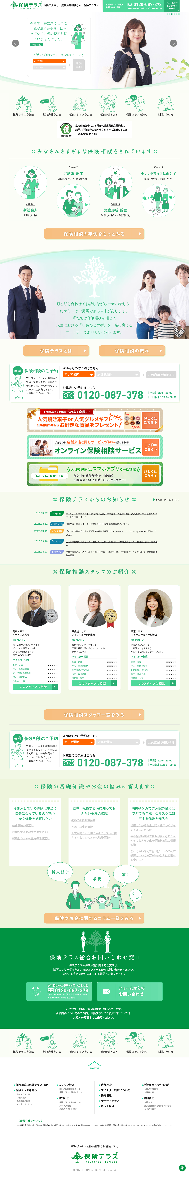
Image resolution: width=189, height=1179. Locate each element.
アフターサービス (24, 1104)
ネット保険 (107, 1106)
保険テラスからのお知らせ (70, 1102)
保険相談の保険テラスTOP (32, 1084)
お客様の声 (149, 1092)
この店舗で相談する (161, 374)
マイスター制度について (115, 1090)
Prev (15, 43)
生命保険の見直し (23, 825)
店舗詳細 (79, 65)
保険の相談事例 (151, 1089)
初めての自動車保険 (83, 820)
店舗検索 (106, 1084)
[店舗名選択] (49, 67)
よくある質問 (97, 973)
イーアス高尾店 (21, 634)
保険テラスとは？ (24, 1094)
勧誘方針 (58, 1125)
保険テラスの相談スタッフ (70, 1092)
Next (173, 43)
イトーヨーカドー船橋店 (144, 634)
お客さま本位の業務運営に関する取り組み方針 (111, 1125)
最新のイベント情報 (68, 1109)
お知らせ (63, 1098)
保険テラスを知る (26, 1090)
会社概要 (20, 1125)
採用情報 (106, 1095)
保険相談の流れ (23, 1101)
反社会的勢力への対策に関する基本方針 (77, 1125)
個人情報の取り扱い (46, 1125)
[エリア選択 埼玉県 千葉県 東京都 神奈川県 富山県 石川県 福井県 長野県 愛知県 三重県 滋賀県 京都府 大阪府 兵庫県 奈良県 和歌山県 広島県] (49, 61)
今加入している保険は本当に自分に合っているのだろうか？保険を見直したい (35, 813)
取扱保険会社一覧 (31, 1125)
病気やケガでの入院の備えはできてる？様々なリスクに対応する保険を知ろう (153, 813)
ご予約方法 (21, 1097)
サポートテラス (110, 1100)
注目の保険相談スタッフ (69, 1089)
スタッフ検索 (66, 1084)
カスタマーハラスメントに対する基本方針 (144, 1125)
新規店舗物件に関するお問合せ (157, 1105)
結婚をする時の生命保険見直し (31, 832)
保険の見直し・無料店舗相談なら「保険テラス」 (71, 5)
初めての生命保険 (82, 826)
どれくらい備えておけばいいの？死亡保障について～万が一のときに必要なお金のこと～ (153, 855)
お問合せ (149, 1098)
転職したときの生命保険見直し (31, 838)
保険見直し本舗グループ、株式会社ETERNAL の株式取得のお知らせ (97, 524)
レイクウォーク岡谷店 (83, 634)
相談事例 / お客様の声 (157, 1084)
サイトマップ (166, 1125)
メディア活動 (65, 1105)
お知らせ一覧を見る (168, 499)
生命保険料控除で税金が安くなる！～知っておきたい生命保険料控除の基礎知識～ (153, 840)
